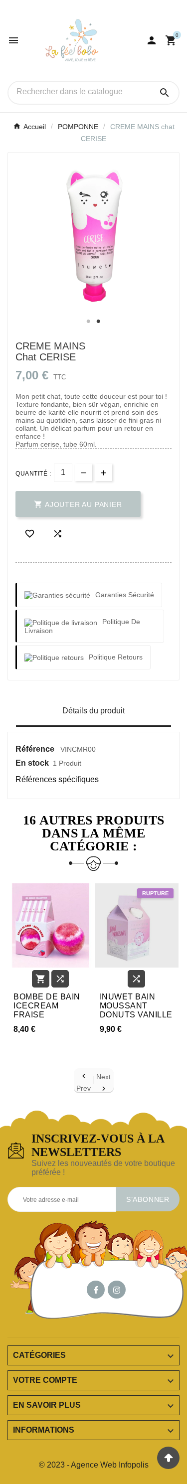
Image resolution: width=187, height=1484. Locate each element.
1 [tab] (89, 322)
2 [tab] (99, 322)
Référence (35, 749)
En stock (32, 763)
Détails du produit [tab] (93, 710)
